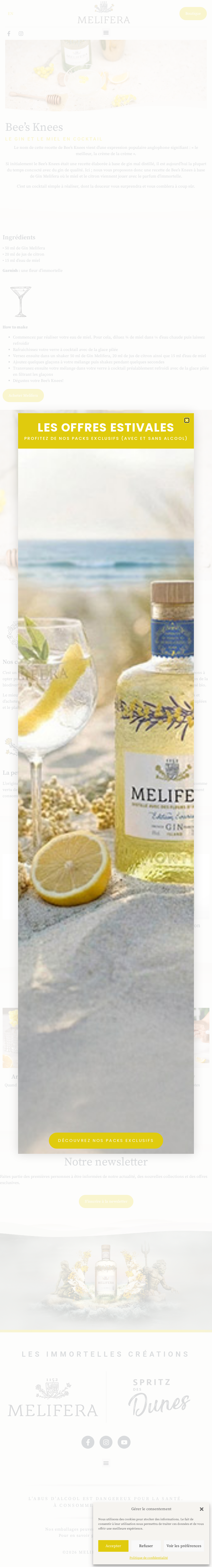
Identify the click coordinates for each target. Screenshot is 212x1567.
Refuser (146, 1545)
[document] (106, 783)
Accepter (113, 1545)
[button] (201, 1509)
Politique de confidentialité (149, 1558)
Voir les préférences (183, 1545)
